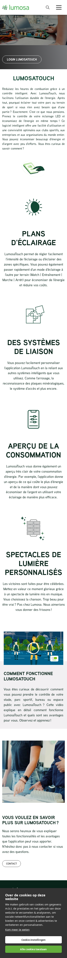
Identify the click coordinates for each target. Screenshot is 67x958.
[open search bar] (47, 7)
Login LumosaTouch (22, 59)
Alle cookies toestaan (33, 949)
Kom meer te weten (17, 929)
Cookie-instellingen (33, 940)
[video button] (33, 648)
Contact (11, 863)
